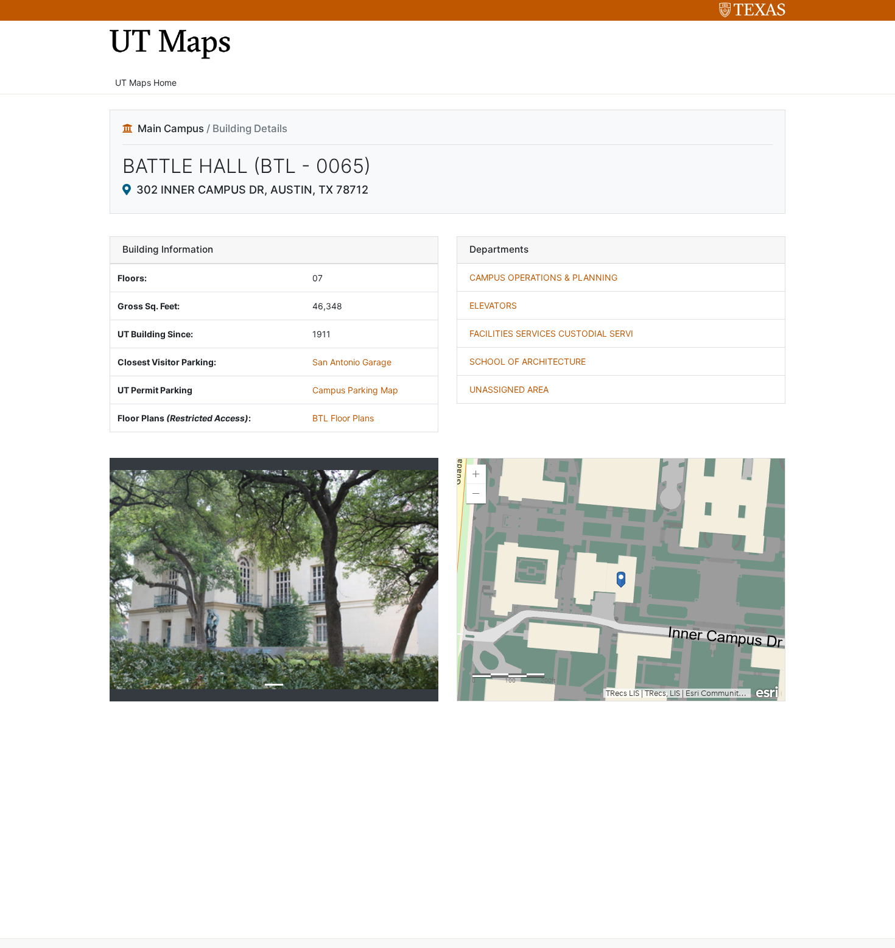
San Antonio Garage (351, 362)
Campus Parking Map (355, 390)
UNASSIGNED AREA (509, 389)
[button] (134, 579)
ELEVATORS (493, 305)
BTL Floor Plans (343, 418)
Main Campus (171, 128)
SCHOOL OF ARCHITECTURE (527, 361)
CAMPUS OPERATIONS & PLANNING (543, 277)
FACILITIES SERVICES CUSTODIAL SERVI (551, 333)
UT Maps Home (146, 82)
